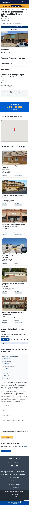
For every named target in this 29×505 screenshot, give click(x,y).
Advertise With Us (15, 487)
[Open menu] (26, 2)
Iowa (13, 9)
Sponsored (24, 6)
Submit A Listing (15, 484)
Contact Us (15, 478)
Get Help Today (13, 502)
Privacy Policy (14, 497)
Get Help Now (6, 6)
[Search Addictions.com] (23, 2)
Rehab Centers (6, 9)
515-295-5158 (4, 23)
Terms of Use (14, 494)
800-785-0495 (16, 6)
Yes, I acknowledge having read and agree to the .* (14, 432)
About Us (15, 481)
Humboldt (21, 343)
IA (5, 20)
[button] (14, 129)
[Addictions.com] (1, 9)
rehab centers (22, 446)
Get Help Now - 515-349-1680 (14, 27)
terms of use (4, 433)
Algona (17, 9)
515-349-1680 (15, 107)
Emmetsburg (12, 343)
